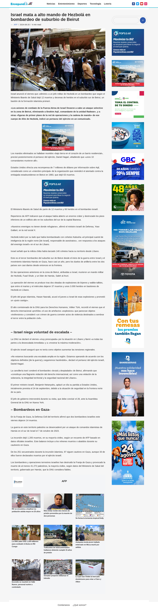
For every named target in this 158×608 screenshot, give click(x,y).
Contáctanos (64, 605)
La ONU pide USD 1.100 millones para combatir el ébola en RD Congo (25, 543)
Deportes (82, 4)
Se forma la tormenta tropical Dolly (90, 518)
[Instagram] (145, 3)
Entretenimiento (66, 4)
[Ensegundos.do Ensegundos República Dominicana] (21, 3)
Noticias (51, 4)
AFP (16, 25)
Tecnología (95, 4)
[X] (137, 3)
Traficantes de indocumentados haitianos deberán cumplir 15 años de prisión (58, 549)
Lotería (107, 4)
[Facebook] (133, 3)
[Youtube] (141, 3)
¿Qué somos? (79, 605)
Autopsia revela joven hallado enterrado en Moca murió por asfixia (88, 544)
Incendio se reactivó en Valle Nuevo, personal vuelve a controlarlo (23, 584)
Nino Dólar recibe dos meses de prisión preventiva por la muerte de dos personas (58, 513)
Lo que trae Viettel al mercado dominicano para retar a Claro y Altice (88, 579)
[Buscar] (143, 20)
